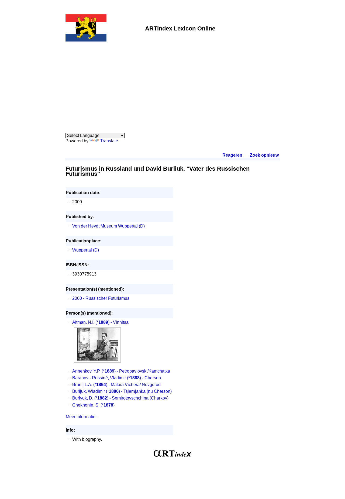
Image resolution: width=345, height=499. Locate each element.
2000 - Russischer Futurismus (100, 298)
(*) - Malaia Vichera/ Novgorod (127, 384)
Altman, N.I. (83, 322)
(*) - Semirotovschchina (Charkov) (131, 398)
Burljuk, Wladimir (88, 391)
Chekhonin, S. (85, 405)
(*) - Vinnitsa (112, 322)
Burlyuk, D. (82, 398)
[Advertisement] (172, 84)
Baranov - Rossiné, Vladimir (99, 378)
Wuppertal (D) (85, 250)
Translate (109, 141)
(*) (108, 405)
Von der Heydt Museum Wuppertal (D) (108, 226)
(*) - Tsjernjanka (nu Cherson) (139, 391)
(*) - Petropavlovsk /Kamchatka (136, 371)
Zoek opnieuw (264, 155)
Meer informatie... (82, 416)
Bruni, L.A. (82, 384)
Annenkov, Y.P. (86, 371)
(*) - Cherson (144, 378)
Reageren (232, 155)
